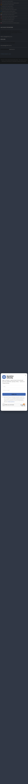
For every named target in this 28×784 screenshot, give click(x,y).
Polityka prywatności (11, 401)
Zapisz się (14, 394)
